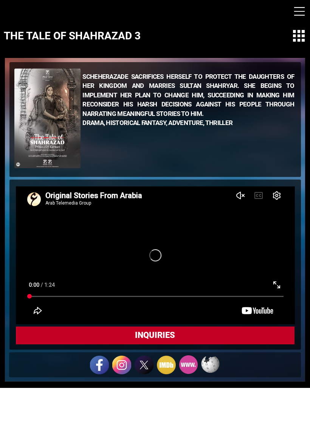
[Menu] (299, 11)
